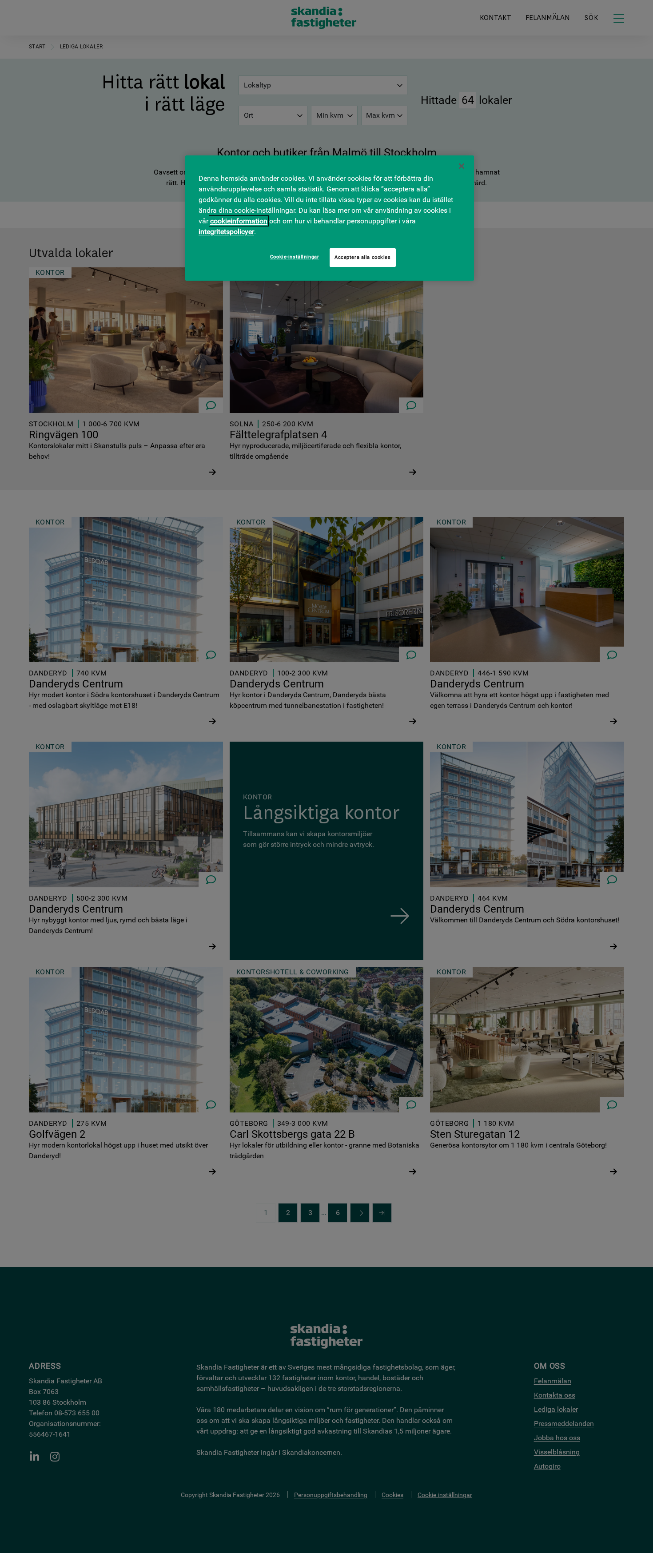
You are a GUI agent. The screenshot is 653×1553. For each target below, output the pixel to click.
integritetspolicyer (226, 231)
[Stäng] (461, 166)
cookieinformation (238, 221)
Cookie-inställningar (294, 257)
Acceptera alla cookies (362, 257)
